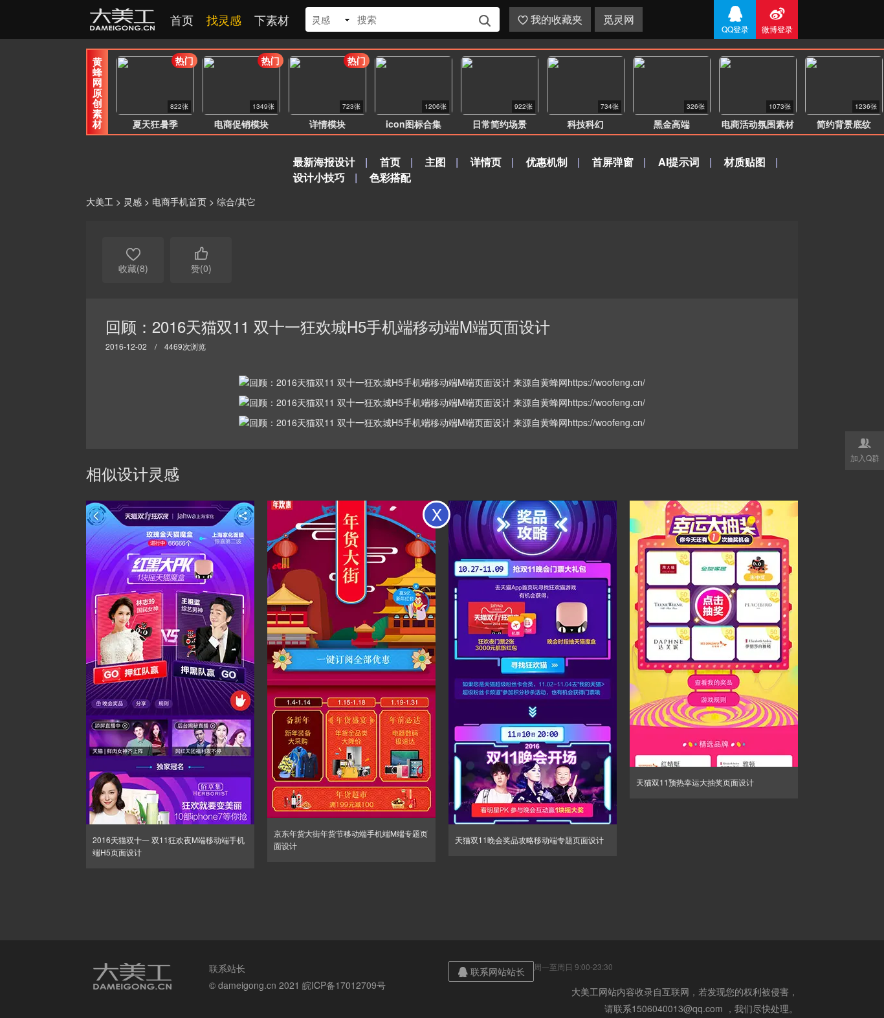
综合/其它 (236, 201)
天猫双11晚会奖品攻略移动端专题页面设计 (529, 839)
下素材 (271, 19)
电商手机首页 (179, 201)
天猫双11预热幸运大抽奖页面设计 (695, 781)
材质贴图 (745, 161)
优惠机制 (547, 161)
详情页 (486, 161)
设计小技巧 (319, 177)
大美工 (125, 19)
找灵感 (223, 19)
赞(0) (201, 260)
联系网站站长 (491, 971)
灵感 (133, 201)
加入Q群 (864, 449)
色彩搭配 (390, 177)
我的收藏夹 (550, 19)
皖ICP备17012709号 (344, 984)
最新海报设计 (324, 161)
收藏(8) (133, 260)
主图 (435, 161)
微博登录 (777, 19)
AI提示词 (679, 161)
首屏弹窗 (613, 161)
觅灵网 (618, 19)
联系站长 (227, 968)
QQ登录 (735, 19)
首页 (181, 19)
